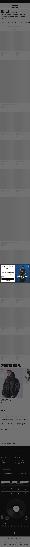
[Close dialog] (28, 266)
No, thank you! (8, 280)
